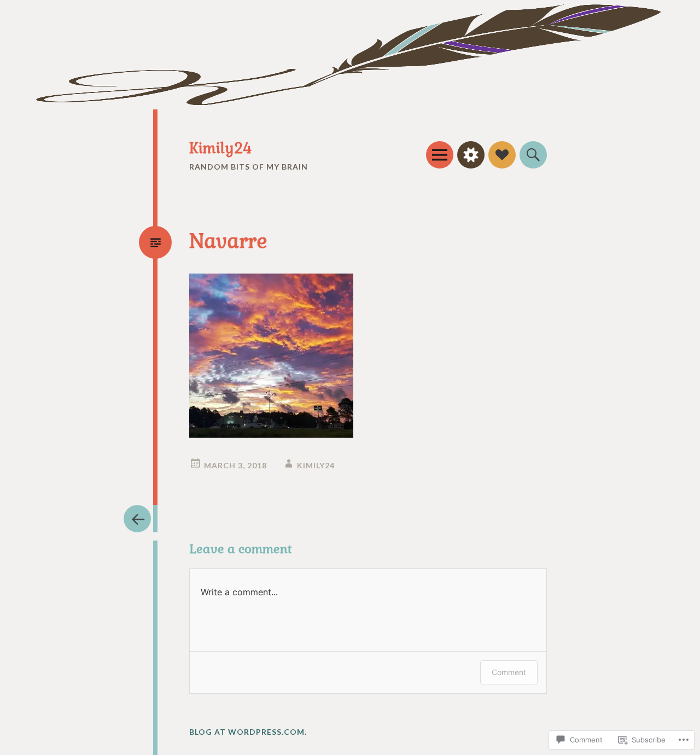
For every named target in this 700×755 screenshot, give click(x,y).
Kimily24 (220, 148)
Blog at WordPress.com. (248, 731)
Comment (509, 672)
